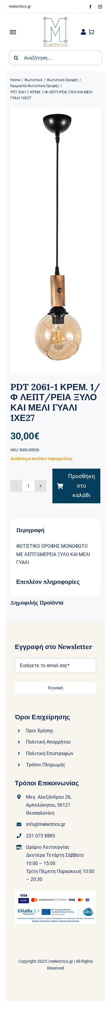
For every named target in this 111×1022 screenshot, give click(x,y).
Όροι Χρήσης (40, 730)
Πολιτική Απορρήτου (48, 742)
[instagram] (100, 7)
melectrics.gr (61, 961)
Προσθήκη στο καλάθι (81, 486)
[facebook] (90, 7)
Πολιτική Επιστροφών (49, 753)
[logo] (55, 15)
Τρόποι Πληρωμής (45, 765)
